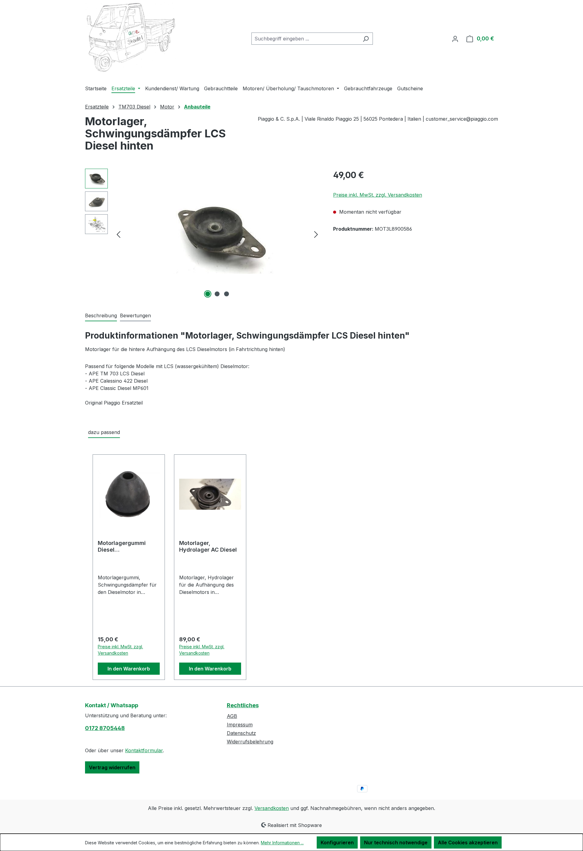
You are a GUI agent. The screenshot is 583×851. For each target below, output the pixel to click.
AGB (232, 716)
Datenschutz (241, 733)
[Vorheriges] (118, 234)
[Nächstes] (316, 234)
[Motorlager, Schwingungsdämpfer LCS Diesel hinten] (217, 234)
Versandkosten (271, 808)
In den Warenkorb (128, 669)
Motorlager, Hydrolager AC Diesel (208, 546)
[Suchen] (366, 39)
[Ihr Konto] (455, 39)
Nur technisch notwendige (396, 842)
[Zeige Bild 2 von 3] (217, 293)
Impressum (240, 725)
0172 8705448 (105, 728)
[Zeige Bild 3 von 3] (226, 293)
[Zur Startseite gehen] (130, 37)
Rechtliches (243, 705)
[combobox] (305, 39)
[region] (203, 234)
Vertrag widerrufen (112, 767)
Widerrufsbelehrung (250, 742)
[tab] (101, 315)
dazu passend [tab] (104, 432)
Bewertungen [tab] (135, 315)
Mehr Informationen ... (282, 842)
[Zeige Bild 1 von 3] (207, 293)
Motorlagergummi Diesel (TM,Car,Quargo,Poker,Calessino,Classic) (128, 546)
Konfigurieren (337, 842)
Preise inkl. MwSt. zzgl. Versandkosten (377, 195)
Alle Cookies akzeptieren (468, 842)
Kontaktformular (144, 750)
